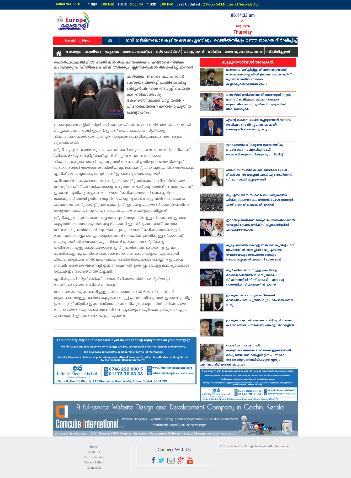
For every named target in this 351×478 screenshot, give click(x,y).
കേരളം (73, 52)
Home (94, 446)
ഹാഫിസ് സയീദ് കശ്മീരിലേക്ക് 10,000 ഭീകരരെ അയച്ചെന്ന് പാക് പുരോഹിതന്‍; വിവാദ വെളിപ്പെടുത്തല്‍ (259, 175)
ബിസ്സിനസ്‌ (193, 52)
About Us (94, 452)
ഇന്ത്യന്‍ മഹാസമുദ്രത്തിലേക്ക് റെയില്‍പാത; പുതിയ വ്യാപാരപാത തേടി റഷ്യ (259, 300)
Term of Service (94, 457)
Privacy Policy (93, 462)
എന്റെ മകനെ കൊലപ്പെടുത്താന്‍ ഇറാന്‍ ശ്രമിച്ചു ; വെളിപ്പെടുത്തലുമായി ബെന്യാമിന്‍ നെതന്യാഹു (258, 125)
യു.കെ (112, 52)
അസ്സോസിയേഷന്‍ (244, 52)
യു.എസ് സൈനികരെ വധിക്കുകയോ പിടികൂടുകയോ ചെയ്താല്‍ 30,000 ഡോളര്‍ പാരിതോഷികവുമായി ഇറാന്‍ (260, 200)
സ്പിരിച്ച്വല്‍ (278, 52)
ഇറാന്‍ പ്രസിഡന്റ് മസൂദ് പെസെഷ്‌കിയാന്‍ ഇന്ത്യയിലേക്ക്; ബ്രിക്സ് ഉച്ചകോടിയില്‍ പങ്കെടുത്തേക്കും (260, 225)
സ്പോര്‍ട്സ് (168, 52)
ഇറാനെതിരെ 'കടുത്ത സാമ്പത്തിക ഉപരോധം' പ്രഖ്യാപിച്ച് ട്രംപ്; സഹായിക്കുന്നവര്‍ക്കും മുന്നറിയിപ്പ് (254, 150)
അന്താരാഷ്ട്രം (137, 52)
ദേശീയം (93, 52)
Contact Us (94, 467)
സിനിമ (214, 52)
